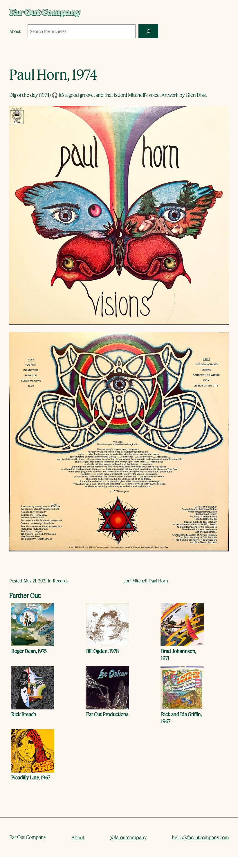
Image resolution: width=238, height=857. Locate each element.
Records (60, 580)
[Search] (148, 31)
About (77, 837)
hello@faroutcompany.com (200, 837)
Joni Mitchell (135, 580)
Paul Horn (158, 580)
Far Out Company (27, 837)
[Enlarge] (221, 114)
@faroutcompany (128, 837)
